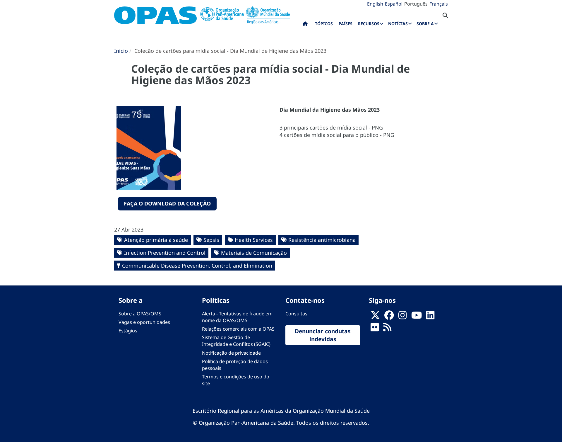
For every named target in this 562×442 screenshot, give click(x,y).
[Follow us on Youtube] (416, 317)
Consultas (296, 313)
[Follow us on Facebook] (389, 317)
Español (393, 4)
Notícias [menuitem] (398, 23)
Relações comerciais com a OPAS (238, 329)
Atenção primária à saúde (156, 239)
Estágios (128, 330)
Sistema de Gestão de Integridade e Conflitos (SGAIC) (236, 340)
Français (438, 4)
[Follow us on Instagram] (402, 317)
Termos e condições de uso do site (235, 380)
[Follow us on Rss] (387, 329)
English (375, 4)
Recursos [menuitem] (368, 23)
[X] (375, 317)
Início (121, 50)
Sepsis (211, 239)
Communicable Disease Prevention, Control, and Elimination (197, 265)
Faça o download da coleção (167, 203)
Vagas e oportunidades (144, 322)
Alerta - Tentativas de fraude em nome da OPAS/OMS (237, 317)
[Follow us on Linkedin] (430, 317)
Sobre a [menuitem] (425, 23)
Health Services (254, 239)
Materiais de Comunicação (254, 252)
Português (416, 4)
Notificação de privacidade (231, 353)
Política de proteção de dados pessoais (235, 364)
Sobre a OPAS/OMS (140, 313)
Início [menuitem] (305, 24)
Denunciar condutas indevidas (323, 335)
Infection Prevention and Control (164, 252)
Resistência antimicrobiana (322, 239)
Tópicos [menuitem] (324, 23)
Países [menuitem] (345, 23)
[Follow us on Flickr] (375, 329)
